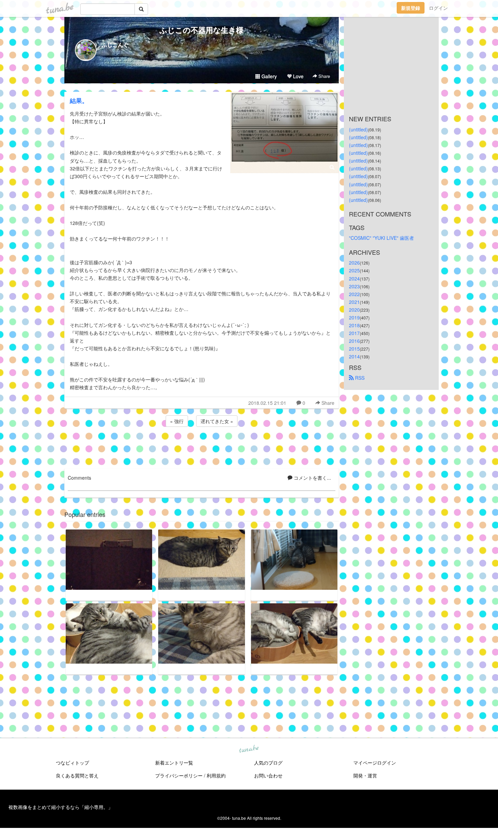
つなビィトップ (72, 762)
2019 (354, 317)
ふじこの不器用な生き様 (202, 29)
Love (298, 76)
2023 (354, 286)
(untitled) (358, 129)
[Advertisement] (201, 446)
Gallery (268, 76)
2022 (354, 294)
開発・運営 (365, 775)
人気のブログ (268, 762)
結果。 (79, 100)
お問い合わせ (268, 775)
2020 (354, 309)
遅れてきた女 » (217, 421)
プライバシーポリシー (179, 775)
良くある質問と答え (77, 775)
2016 (354, 340)
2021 (354, 301)
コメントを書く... (311, 477)
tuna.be (248, 749)
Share (323, 76)
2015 (354, 348)
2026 (354, 262)
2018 (354, 325)
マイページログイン (374, 762)
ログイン (438, 7)
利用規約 (216, 775)
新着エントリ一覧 (174, 762)
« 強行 (177, 421)
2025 (354, 270)
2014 (354, 356)
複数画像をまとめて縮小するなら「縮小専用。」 (60, 807)
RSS (359, 377)
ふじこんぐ (115, 44)
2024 (354, 278)
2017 (354, 333)
